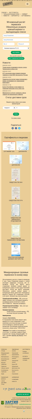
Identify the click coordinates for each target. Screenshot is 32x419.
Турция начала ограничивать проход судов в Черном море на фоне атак (15, 68)
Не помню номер (16, 118)
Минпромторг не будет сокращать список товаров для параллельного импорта (14, 93)
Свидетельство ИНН (15, 182)
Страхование (15, 373)
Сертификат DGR (9, 151)
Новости (14, 381)
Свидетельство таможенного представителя (16, 219)
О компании (15, 379)
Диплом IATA (23, 151)
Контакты (25, 356)
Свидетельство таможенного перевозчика (16, 239)
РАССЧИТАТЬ (12, 318)
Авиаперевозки (5, 356)
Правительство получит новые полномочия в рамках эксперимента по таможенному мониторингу (15, 80)
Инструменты (26, 349)
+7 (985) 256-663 (17, 389)
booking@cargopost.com (25, 404)
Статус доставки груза (3, 382)
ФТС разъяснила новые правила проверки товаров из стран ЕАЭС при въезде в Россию (15, 74)
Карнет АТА (14, 364)
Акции (2, 373)
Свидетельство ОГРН (16, 200)
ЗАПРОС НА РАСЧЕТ (17, 335)
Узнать (16, 114)
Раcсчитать (16, 52)
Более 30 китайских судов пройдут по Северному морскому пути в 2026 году (13, 87)
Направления (15, 377)
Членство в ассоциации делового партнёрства (16, 258)
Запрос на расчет (23, 394)
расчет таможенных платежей (16, 58)
